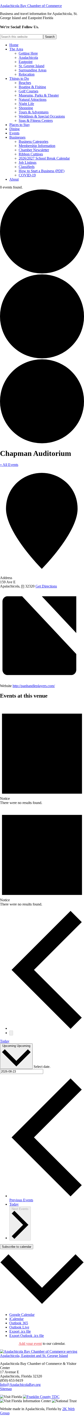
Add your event (30, 1344)
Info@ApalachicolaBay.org (20, 1385)
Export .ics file (20, 1331)
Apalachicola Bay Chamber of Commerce (31, 6)
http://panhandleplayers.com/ (34, 686)
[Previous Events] (46, 1028)
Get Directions (46, 586)
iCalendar (16, 1319)
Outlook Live (19, 1327)
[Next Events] (11, 1033)
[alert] (42, 754)
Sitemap (6, 1389)
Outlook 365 (18, 1323)
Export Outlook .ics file (26, 1336)
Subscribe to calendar (16, 1246)
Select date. (42, 1066)
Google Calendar (22, 1315)
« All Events (9, 465)
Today (4, 1041)
